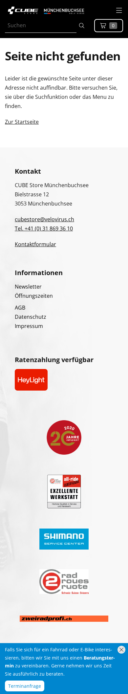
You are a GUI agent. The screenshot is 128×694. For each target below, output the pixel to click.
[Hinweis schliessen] (121, 650)
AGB (20, 307)
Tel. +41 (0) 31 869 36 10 (44, 228)
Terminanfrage (24, 686)
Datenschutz (30, 316)
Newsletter (28, 286)
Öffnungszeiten (34, 295)
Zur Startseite (22, 121)
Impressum (29, 326)
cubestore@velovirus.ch (44, 219)
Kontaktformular (35, 244)
